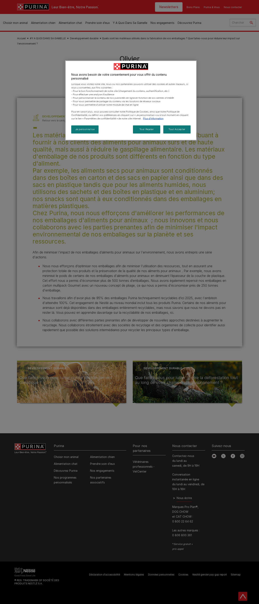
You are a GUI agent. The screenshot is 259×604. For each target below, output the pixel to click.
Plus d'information (153, 118)
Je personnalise (85, 129)
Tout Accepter (177, 129)
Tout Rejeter (146, 129)
